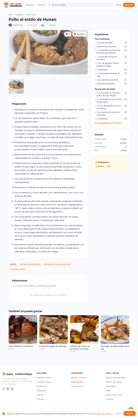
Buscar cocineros (79, 377)
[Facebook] (7, 388)
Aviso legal (110, 386)
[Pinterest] (12, 388)
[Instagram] (3, 388)
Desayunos (41, 386)
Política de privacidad (115, 377)
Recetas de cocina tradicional (57, 264)
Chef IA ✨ (41, 394)
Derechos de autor (114, 394)
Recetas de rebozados (30, 264)
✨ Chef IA (40, 5)
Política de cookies (114, 382)
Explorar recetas (44, 377)
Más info (119, 413)
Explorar (29, 5)
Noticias (40, 399)
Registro (129, 5)
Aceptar (129, 413)
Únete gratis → (78, 382)
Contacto (110, 399)
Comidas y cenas (17, 269)
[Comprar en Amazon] (126, 43)
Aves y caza (30, 15)
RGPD (108, 390)
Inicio (11, 15)
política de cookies (103, 413)
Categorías (19, 15)
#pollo (13, 264)
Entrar (118, 5)
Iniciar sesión (77, 386)
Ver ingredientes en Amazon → (109, 123)
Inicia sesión (17, 286)
